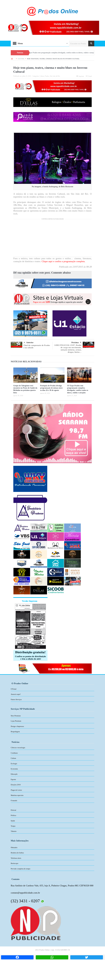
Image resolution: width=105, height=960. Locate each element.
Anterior (30, 342)
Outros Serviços (16, 699)
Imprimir (81, 76)
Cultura (42, 76)
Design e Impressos (17, 726)
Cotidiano (14, 753)
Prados (47, 76)
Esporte (13, 779)
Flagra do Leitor (16, 790)
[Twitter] (86, 957)
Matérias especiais (17, 795)
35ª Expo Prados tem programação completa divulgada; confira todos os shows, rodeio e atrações (36, 53)
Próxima (75, 342)
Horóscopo (14, 863)
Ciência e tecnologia (18, 748)
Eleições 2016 (16, 785)
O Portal (13, 689)
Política (13, 815)
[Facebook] (17, 957)
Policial (13, 810)
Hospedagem (15, 732)
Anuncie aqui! (16, 694)
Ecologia (14, 764)
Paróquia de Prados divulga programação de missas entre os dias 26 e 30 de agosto (51, 388)
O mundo (14, 800)
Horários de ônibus (17, 853)
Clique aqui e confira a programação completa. (63, 261)
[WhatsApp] (52, 957)
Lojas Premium (16, 721)
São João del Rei (55, 76)
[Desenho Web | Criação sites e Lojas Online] (36, 923)
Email (90, 76)
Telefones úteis (16, 858)
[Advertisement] (52, 239)
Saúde (13, 821)
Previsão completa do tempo (20, 869)
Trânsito (14, 831)
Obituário (14, 847)
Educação (14, 774)
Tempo (13, 826)
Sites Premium (16, 716)
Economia (14, 769)
